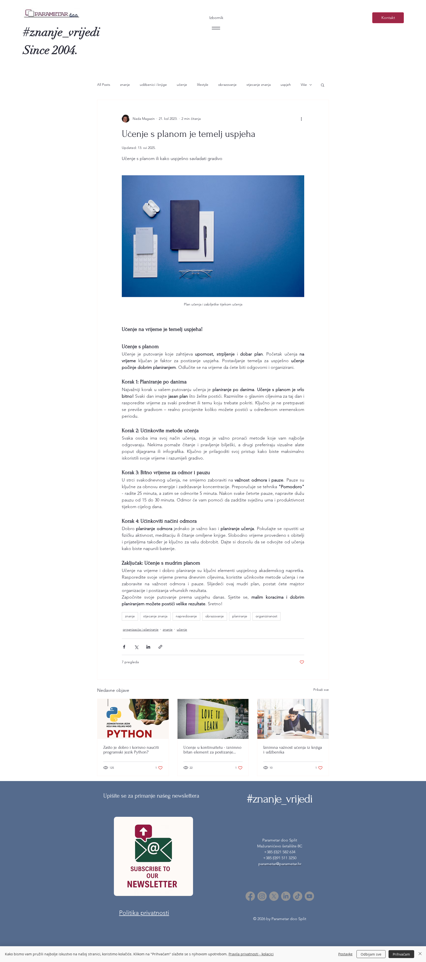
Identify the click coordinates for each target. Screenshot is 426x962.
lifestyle (202, 84)
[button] (322, 85)
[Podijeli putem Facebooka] (124, 646)
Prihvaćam (401, 954)
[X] (274, 896)
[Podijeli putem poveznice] (160, 646)
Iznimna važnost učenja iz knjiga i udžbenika (292, 749)
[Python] (133, 719)
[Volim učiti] (213, 719)
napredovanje (186, 616)
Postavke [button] (345, 954)
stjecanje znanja (259, 84)
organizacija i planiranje (141, 629)
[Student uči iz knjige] (293, 719)
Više (304, 84)
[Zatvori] (420, 954)
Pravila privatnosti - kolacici (251, 954)
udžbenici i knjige (153, 84)
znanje (125, 84)
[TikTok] (297, 896)
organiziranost (266, 616)
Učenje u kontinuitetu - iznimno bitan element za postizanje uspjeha (212, 749)
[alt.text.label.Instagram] (262, 896)
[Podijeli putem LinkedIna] (148, 646)
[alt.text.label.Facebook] (250, 896)
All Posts (103, 84)
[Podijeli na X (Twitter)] (136, 646)
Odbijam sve (371, 954)
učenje (182, 84)
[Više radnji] (301, 119)
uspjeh (286, 84)
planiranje (239, 616)
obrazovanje (227, 84)
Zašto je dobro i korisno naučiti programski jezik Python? (131, 749)
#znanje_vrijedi (61, 32)
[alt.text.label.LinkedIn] (285, 896)
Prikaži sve (321, 689)
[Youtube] (309, 896)
